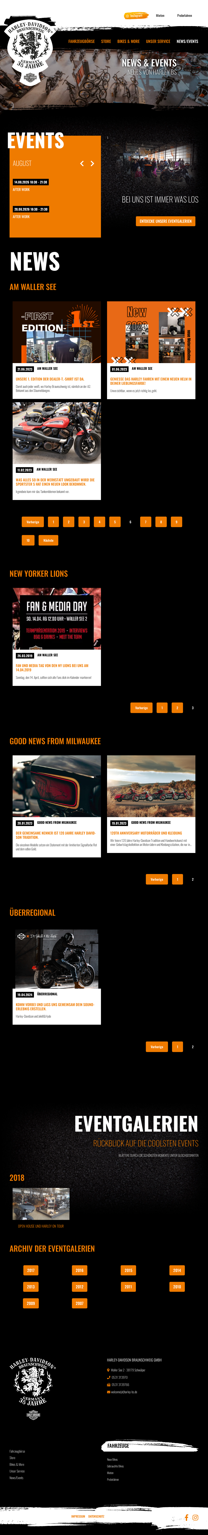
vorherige (33, 521)
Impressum (78, 1516)
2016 (79, 1270)
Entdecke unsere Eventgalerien (166, 221)
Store (106, 41)
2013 (31, 1287)
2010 (177, 1287)
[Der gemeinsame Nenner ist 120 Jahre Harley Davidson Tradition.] (57, 786)
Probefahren (184, 15)
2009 (31, 1303)
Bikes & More (128, 41)
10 (28, 540)
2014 (177, 1270)
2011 (128, 1287)
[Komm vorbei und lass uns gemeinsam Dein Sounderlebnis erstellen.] (57, 958)
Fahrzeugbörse (81, 41)
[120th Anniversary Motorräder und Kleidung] (151, 786)
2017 (31, 1270)
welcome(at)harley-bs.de (124, 1391)
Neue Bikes (112, 1459)
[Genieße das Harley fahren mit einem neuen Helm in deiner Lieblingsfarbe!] (151, 332)
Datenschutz (96, 1516)
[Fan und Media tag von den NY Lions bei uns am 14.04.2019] (57, 619)
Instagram (136, 15)
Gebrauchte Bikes (115, 1466)
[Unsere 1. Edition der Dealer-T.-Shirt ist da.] (57, 332)
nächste (48, 540)
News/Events (187, 41)
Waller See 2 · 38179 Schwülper (127, 1370)
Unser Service (158, 41)
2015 (128, 1270)
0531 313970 (119, 1377)
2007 (79, 1303)
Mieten (160, 15)
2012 (79, 1287)
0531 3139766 (120, 1384)
